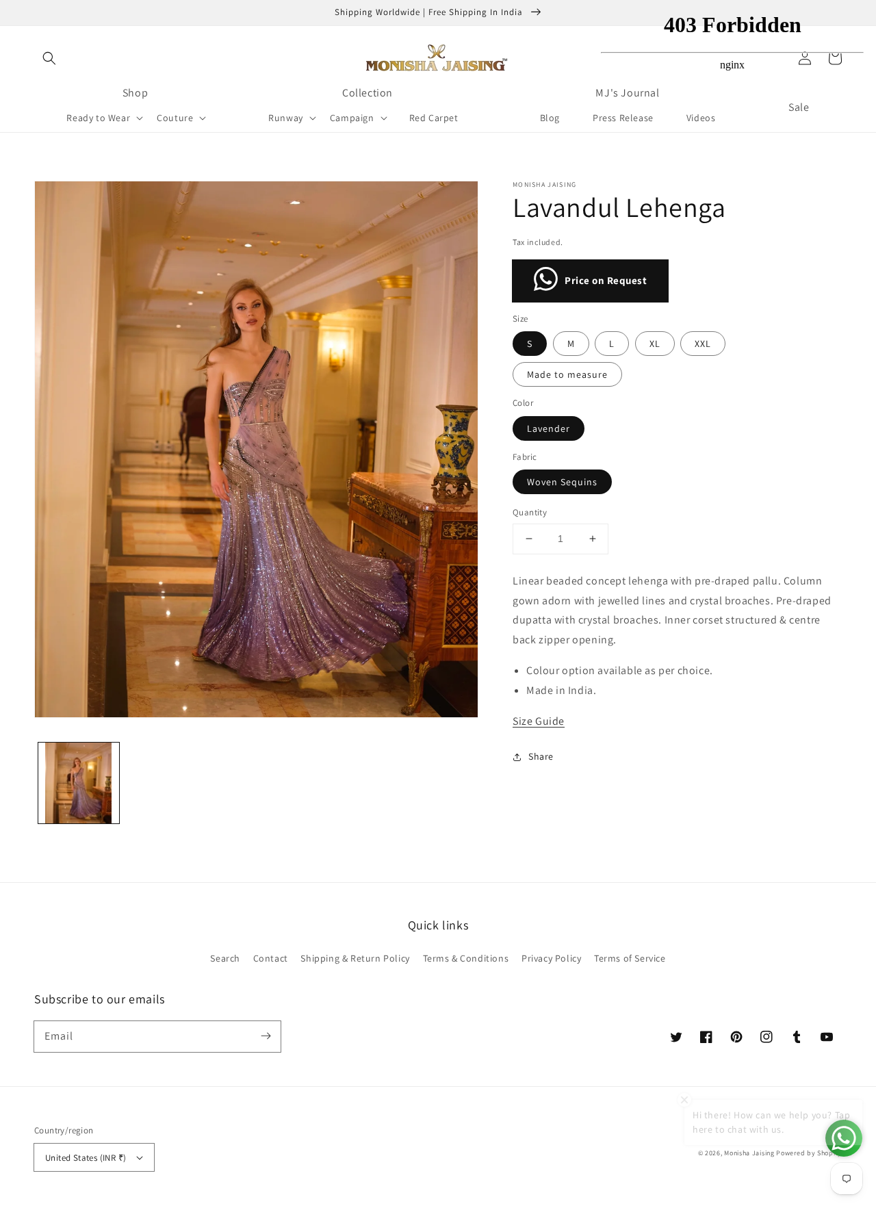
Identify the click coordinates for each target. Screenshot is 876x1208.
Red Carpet (434, 118)
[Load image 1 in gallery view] (79, 783)
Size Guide (539, 721)
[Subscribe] (265, 1036)
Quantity (530, 512)
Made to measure (567, 374)
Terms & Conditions (466, 958)
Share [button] (541, 756)
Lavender (548, 428)
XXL (703, 343)
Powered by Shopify (809, 1152)
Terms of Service (630, 958)
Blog (550, 118)
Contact (270, 958)
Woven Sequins (562, 482)
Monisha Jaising (749, 1152)
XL (654, 343)
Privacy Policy (551, 958)
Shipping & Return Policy (354, 958)
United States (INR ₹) (85, 1158)
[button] (49, 58)
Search (225, 958)
